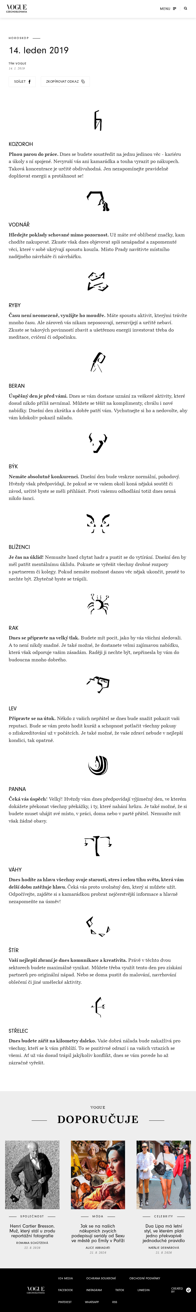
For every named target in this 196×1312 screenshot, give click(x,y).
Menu (165, 9)
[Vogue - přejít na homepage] (16, 8)
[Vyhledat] (185, 8)
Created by (177, 1290)
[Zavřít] (190, 1306)
